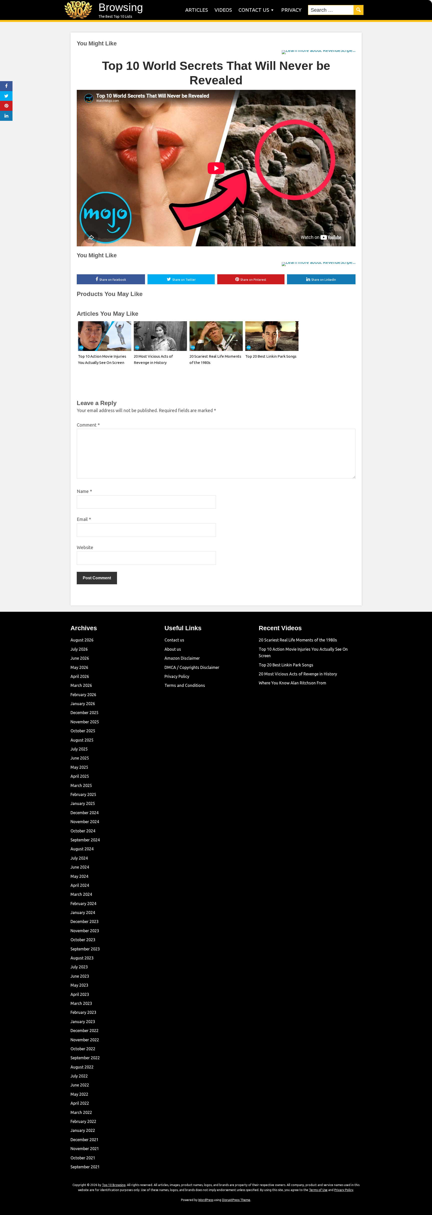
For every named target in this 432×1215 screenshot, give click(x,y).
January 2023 (82, 1021)
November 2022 (84, 1040)
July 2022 (79, 1076)
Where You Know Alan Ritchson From (292, 683)
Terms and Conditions (184, 685)
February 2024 (83, 903)
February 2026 (83, 694)
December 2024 (84, 812)
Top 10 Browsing (114, 1185)
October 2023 (82, 939)
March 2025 (81, 785)
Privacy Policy (176, 676)
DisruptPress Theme (236, 1200)
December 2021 (84, 1139)
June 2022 (79, 1085)
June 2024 (79, 867)
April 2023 (79, 994)
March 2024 (81, 894)
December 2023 (84, 921)
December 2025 (84, 712)
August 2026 (82, 640)
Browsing (120, 7)
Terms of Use (318, 1190)
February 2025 (83, 794)
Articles (196, 10)
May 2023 (79, 985)
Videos (223, 10)
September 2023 (85, 949)
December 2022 (84, 1030)
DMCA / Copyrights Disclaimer (191, 667)
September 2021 (85, 1167)
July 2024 (79, 858)
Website (85, 547)
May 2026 (79, 667)
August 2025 (82, 740)
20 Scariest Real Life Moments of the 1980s (298, 640)
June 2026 (79, 658)
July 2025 (79, 749)
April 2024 (79, 885)
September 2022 (85, 1058)
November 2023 (84, 930)
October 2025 (82, 731)
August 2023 (82, 958)
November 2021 (84, 1148)
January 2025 (82, 803)
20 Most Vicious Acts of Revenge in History (298, 674)
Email (84, 519)
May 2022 (79, 1094)
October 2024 (82, 831)
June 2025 (79, 758)
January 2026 (82, 703)
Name (84, 491)
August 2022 (82, 1067)
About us (172, 649)
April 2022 (79, 1103)
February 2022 (83, 1121)
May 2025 (79, 767)
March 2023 (81, 1003)
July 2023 (79, 967)
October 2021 (82, 1158)
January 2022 (82, 1130)
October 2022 (82, 1049)
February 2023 (83, 1012)
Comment (88, 424)
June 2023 (79, 976)
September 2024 (85, 840)
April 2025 (79, 776)
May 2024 (79, 876)
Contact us (253, 10)
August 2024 (82, 849)
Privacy (291, 10)
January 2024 (82, 912)
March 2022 (81, 1112)
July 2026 (79, 649)
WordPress (205, 1200)
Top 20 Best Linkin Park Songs (270, 356)
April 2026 (79, 676)
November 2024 (84, 821)
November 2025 (84, 722)
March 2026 (81, 685)
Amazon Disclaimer (182, 658)
